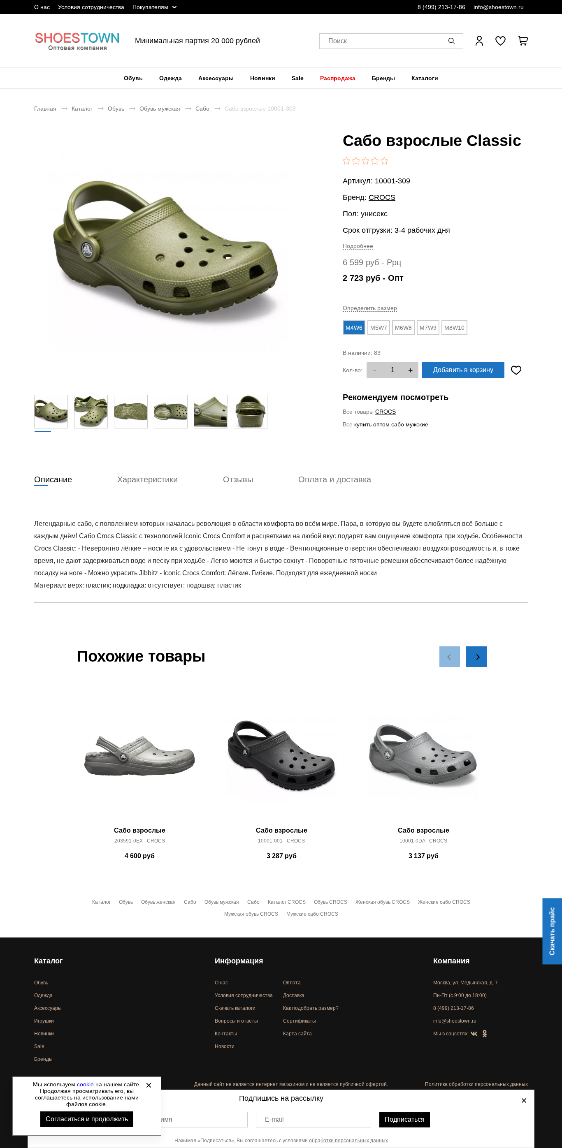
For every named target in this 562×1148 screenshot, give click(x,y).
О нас (42, 7)
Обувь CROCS (330, 902)
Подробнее (358, 246)
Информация (239, 961)
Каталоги (424, 78)
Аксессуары (216, 78)
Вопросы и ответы (236, 1021)
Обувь (133, 78)
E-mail (274, 1119)
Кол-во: (352, 370)
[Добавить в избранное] (516, 370)
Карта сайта (297, 1034)
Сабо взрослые (139, 830)
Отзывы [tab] (238, 479)
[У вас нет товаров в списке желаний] (500, 41)
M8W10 (454, 327)
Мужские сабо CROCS (312, 914)
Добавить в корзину (463, 369)
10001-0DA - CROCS (423, 841)
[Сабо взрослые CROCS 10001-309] (168, 253)
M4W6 (354, 327)
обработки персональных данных (348, 1140)
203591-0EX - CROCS (139, 841)
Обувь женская (158, 902)
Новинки (262, 78)
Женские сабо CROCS (444, 902)
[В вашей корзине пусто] (523, 41)
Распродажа (337, 78)
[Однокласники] (485, 1034)
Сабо (202, 108)
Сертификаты (299, 1021)
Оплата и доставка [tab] (334, 479)
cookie (85, 1084)
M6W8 (403, 327)
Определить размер (370, 308)
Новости (225, 1046)
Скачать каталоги (235, 1008)
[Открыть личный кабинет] (479, 41)
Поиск (337, 40)
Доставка (293, 995)
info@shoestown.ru (499, 7)
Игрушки (44, 1021)
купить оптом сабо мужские (391, 424)
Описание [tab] (53, 479)
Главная (45, 108)
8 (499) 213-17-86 (441, 7)
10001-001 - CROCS (281, 841)
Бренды (383, 78)
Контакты (226, 1034)
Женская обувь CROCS (382, 902)
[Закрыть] (148, 1085)
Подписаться (405, 1119)
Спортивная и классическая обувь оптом (77, 40)
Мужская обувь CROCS (251, 914)
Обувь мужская (159, 108)
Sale (298, 78)
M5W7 (378, 327)
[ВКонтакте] (474, 1034)
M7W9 (428, 327)
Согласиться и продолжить (87, 1119)
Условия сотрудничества (91, 7)
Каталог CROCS (287, 902)
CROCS (382, 197)
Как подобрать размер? (311, 1008)
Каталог (82, 108)
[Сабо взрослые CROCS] (139, 760)
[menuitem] (133, 78)
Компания (451, 961)
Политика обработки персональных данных (476, 1084)
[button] (453, 41)
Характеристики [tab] (147, 479)
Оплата (292, 983)
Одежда (170, 78)
